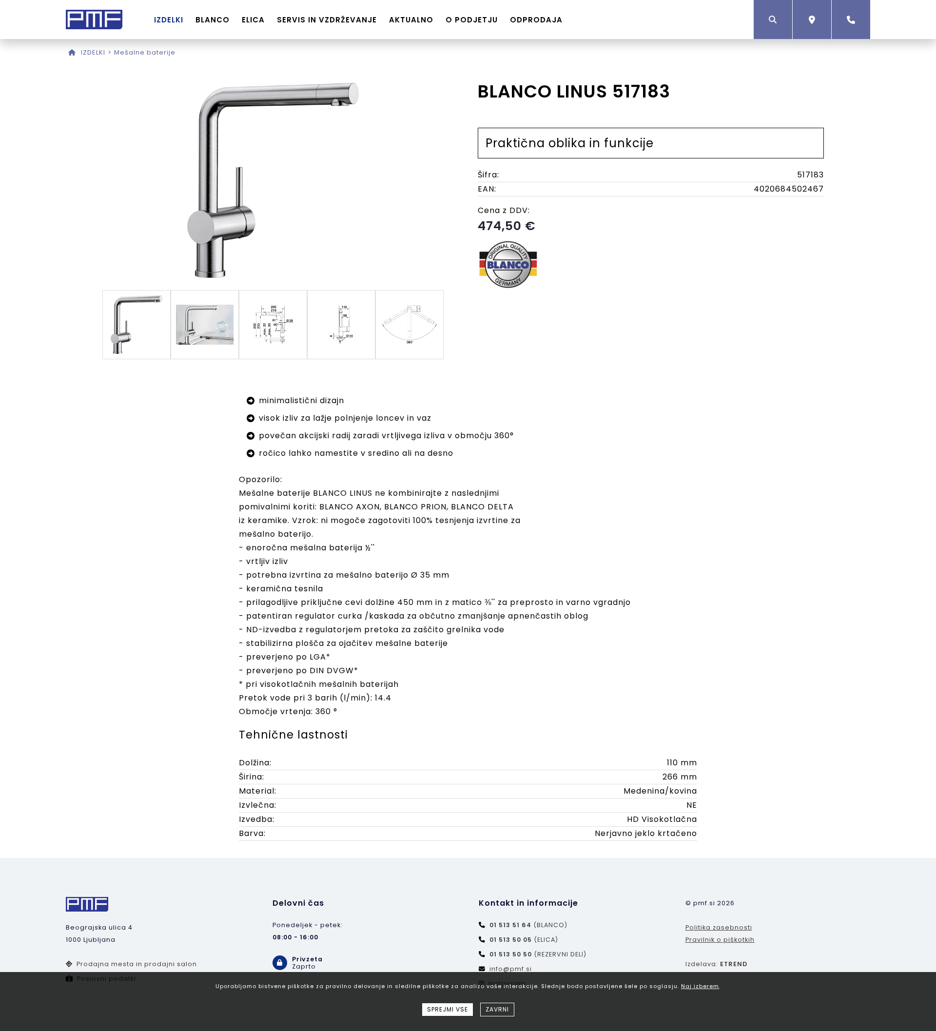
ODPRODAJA (536, 20)
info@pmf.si (510, 969)
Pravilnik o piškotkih (720, 939)
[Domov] (72, 52)
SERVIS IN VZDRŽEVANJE (327, 20)
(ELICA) (523, 939)
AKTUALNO (411, 20)
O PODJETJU (472, 20)
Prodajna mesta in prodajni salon (137, 964)
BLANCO (212, 20)
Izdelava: (716, 964)
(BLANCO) (528, 925)
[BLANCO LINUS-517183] (273, 275)
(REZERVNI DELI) (537, 954)
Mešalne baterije (145, 52)
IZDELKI (168, 20)
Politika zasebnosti (718, 927)
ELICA (253, 20)
